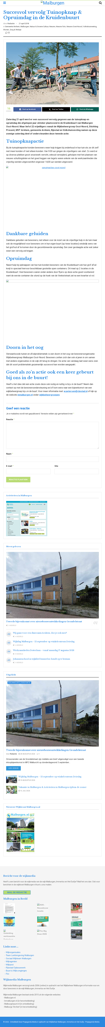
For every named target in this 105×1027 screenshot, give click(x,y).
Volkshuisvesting (90, 26)
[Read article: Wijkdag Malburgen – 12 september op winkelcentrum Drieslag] (11, 779)
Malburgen (25, 26)
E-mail (10, 466)
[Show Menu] (4, 3)
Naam (9, 453)
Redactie (11, 23)
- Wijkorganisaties (13, 952)
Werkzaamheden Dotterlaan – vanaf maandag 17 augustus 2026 (43, 650)
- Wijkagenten (11, 961)
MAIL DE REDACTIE (17, 892)
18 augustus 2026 (27, 780)
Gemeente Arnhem (12, 26)
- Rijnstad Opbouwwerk (15, 967)
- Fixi (7, 974)
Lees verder (14, 768)
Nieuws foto (61, 26)
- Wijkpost (9, 964)
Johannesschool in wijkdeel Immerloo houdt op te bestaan (41, 659)
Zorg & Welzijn (15, 30)
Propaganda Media (92, 1022)
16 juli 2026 (25, 791)
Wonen (6, 30)
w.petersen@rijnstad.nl (76, 391)
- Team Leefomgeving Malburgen (19, 955)
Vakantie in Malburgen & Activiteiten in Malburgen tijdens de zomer (52, 787)
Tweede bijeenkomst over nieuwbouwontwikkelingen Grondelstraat (44, 621)
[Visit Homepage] (52, 3)
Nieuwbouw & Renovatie (19, 683)
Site (56, 466)
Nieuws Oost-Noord (74, 26)
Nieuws (52, 26)
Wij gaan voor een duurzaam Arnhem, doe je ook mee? (40, 633)
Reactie (10, 419)
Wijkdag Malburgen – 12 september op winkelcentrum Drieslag (44, 641)
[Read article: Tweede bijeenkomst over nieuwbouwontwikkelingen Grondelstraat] (52, 585)
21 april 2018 (24, 23)
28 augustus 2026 (27, 754)
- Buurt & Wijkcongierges (16, 970)
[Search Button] (100, 3)
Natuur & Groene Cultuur (39, 26)
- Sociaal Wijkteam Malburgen (18, 958)
